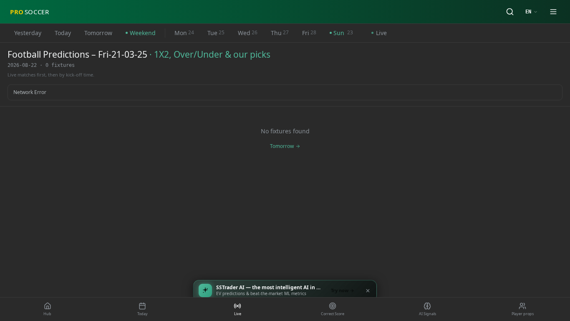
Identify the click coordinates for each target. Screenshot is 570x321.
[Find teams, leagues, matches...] (510, 12)
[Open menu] (553, 12)
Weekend (143, 33)
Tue (215, 33)
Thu (280, 33)
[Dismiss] (367, 290)
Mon (184, 33)
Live (381, 33)
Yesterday (27, 33)
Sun (343, 33)
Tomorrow (98, 33)
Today (63, 33)
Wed (247, 33)
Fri (309, 33)
